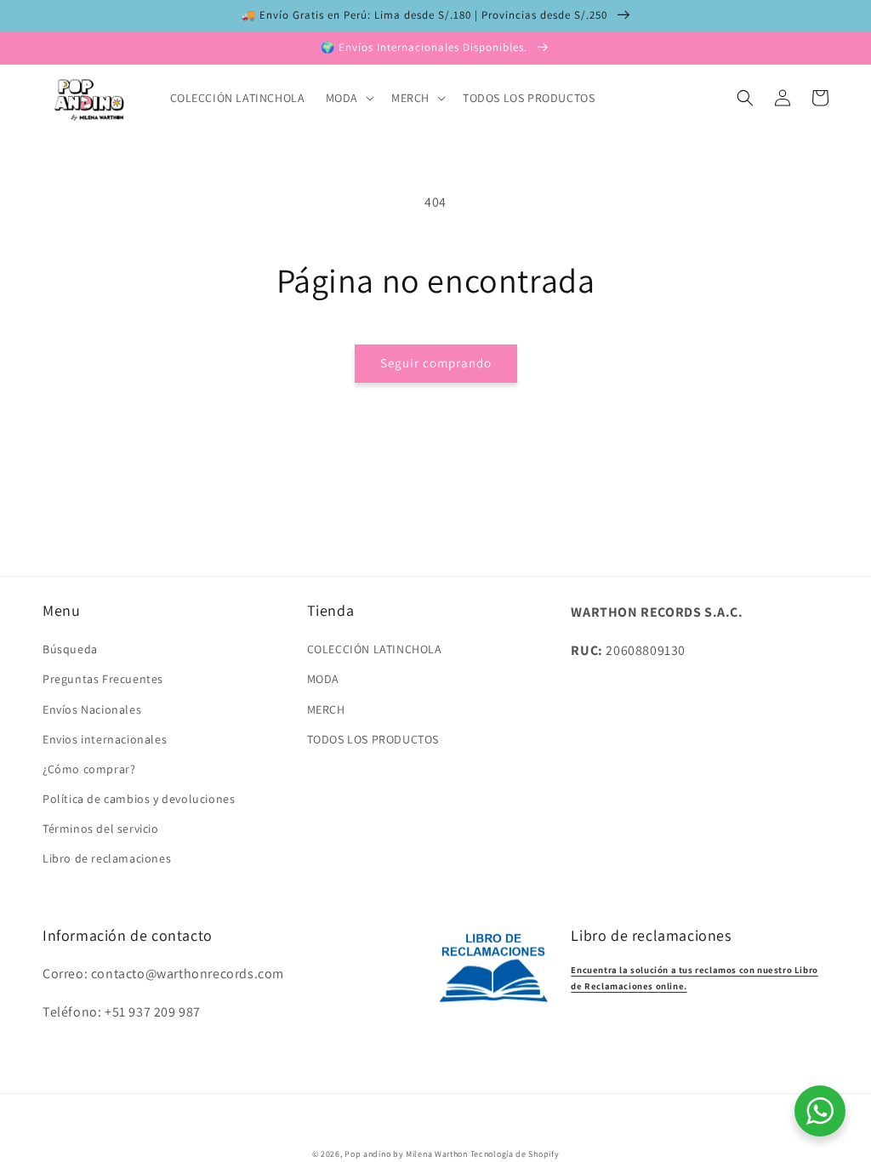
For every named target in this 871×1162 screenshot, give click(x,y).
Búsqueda (70, 649)
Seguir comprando (436, 363)
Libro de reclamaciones (107, 858)
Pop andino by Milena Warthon (406, 1153)
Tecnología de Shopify (515, 1153)
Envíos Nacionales (92, 709)
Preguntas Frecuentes (103, 678)
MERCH (326, 709)
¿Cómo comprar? (89, 769)
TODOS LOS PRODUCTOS (373, 739)
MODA (323, 678)
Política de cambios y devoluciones (139, 798)
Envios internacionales (105, 739)
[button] (348, 98)
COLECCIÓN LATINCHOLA (374, 649)
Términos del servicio (101, 828)
